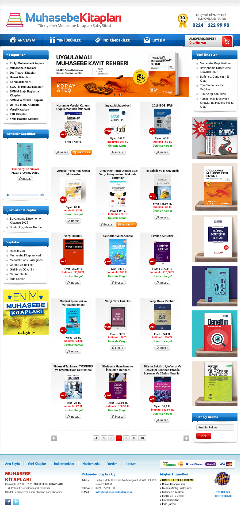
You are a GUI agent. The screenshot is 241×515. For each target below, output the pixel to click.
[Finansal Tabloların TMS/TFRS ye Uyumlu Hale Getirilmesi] (73, 398)
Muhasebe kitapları (65, 20)
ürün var (197, 42)
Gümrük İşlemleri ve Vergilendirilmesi (73, 303)
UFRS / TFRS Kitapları (24, 105)
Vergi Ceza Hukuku (117, 301)
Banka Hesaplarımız (172, 484)
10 (142, 438)
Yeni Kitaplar (65, 40)
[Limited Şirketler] (162, 264)
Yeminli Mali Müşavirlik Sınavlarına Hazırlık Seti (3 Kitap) (217, 102)
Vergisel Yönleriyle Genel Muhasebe (73, 172)
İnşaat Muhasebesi (117, 105)
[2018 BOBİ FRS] (162, 133)
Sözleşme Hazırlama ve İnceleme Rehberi (118, 368)
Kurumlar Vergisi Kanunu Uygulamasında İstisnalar (73, 107)
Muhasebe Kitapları (23, 68)
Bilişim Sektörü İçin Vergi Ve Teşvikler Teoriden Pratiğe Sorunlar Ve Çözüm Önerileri (162, 370)
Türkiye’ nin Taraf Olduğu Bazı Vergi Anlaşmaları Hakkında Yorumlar (118, 174)
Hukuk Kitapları (20, 77)
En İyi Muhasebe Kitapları (27, 63)
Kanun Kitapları (20, 82)
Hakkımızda (17, 250)
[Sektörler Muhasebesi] (117, 264)
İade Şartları (17, 279)
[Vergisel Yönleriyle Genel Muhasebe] (73, 202)
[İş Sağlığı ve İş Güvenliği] (162, 198)
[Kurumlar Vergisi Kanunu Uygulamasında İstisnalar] (73, 137)
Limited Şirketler (162, 236)
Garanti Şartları (19, 274)
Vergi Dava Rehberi (162, 301)
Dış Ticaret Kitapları (23, 72)
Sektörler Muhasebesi (118, 236)
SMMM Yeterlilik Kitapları (26, 100)
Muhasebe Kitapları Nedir (26, 255)
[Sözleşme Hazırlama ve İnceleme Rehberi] (117, 398)
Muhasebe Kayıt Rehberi (216, 63)
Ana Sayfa (23, 40)
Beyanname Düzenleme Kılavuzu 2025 (25, 220)
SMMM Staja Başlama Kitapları (24, 93)
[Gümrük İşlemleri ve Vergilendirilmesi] (73, 332)
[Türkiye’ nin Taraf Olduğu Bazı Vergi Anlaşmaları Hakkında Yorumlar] (118, 205)
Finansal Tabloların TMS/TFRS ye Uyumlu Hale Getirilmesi (73, 368)
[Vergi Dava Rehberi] (162, 329)
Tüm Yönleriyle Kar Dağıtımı (212, 87)
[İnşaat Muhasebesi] (117, 133)
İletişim (154, 40)
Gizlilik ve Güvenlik (22, 269)
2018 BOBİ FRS (162, 105)
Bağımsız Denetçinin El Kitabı (215, 78)
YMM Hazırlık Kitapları (24, 119)
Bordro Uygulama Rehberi (26, 227)
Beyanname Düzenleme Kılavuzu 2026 (215, 70)
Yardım (112, 464)
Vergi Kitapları (19, 109)
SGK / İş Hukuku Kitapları (26, 86)
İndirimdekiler (112, 40)
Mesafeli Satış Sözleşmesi (26, 260)
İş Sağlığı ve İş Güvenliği (162, 170)
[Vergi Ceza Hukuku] (118, 329)
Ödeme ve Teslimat (22, 265)
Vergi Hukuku (73, 236)
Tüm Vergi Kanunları (25, 169)
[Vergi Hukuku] (73, 264)
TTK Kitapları (18, 114)
